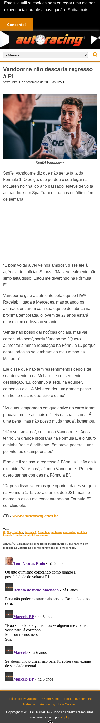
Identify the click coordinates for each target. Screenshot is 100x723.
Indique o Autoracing (78, 699)
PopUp (65, 717)
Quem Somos (51, 699)
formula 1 (30, 532)
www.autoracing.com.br (35, 516)
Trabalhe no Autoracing (39, 704)
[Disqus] (50, 619)
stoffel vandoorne (38, 535)
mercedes (69, 532)
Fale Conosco (67, 704)
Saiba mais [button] (78, 10)
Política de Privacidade (23, 699)
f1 (4, 532)
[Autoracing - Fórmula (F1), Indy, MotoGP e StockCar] (50, 39)
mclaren (56, 532)
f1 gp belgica (15, 532)
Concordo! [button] (16, 25)
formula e (44, 532)
